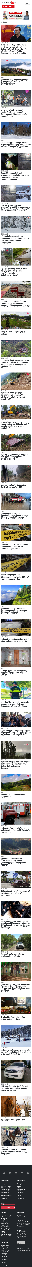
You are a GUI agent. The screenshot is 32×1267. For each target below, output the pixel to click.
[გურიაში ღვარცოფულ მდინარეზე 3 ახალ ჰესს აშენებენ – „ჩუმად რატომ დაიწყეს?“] (16, 381)
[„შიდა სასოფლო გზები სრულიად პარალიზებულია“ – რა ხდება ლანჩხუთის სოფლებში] (16, 224)
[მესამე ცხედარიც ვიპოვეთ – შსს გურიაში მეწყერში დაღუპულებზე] (16, 443)
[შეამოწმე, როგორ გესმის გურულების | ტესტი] (16, 1005)
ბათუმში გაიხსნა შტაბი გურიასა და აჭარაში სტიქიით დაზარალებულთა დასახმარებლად (15, 176)
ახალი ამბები (6, 1184)
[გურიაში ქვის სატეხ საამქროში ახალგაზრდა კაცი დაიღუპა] (16, 627)
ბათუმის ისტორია (23, 1234)
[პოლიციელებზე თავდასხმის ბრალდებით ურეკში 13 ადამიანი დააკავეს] (16, 532)
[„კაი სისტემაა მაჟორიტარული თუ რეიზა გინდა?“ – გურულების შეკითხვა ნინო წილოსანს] (16, 720)
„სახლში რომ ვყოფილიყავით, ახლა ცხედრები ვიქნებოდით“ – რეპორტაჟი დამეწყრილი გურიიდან (15, 363)
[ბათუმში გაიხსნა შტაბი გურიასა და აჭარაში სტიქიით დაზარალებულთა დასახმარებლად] (16, 161)
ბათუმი (19, 1184)
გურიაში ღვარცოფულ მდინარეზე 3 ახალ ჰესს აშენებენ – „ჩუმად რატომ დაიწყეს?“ (13, 396)
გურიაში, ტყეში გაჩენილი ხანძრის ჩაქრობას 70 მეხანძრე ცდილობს (15, 830)
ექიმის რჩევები (6, 1235)
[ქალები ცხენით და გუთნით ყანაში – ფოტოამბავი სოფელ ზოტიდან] (16, 1136)
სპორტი (4, 1254)
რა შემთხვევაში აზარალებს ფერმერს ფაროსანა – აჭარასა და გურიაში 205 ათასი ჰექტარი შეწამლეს (15, 924)
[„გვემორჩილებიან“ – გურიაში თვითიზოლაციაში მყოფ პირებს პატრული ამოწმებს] (16, 690)
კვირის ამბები (6, 1187)
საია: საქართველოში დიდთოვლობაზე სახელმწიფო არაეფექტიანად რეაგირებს (15, 207)
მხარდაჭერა (8, 6)
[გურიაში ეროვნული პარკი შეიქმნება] (16, 782)
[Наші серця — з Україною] (9, 3)
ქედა (19, 1195)
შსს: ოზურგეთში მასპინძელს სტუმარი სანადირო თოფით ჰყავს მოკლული (14, 1088)
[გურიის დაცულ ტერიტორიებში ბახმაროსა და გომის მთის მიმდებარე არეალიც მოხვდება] (16, 750)
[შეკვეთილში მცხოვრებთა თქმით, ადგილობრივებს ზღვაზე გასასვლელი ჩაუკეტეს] (16, 289)
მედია (3, 1262)
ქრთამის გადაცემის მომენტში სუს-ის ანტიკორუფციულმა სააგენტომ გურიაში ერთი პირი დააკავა (15, 987)
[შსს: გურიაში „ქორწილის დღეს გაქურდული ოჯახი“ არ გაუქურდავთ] (16, 879)
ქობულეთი (21, 1198)
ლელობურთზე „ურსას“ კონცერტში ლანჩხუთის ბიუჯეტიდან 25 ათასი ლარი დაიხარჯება (14, 113)
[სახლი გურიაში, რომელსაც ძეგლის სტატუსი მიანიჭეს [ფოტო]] (16, 657)
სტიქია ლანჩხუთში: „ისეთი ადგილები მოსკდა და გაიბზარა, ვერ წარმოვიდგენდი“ (14, 271)
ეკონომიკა (5, 1257)
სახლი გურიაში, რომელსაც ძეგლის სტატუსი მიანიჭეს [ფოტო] (14, 672)
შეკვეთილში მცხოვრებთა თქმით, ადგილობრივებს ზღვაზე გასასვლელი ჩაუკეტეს (15, 303)
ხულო (19, 1187)
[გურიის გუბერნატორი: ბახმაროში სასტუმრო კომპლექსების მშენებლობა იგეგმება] (16, 846)
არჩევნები (5, 1226)
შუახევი (20, 1192)
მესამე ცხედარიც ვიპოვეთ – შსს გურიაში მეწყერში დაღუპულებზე (14, 456)
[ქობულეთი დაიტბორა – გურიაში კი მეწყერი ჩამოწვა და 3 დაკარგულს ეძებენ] (16, 502)
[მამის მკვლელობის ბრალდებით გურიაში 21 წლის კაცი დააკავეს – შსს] (16, 563)
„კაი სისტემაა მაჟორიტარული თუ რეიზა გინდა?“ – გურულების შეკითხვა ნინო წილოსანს (16, 732)
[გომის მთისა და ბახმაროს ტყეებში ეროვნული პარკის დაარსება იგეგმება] (16, 595)
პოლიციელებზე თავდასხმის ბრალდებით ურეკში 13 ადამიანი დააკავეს (14, 546)
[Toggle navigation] (27, 3)
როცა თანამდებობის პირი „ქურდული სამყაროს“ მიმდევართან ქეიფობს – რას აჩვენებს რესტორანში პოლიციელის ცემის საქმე (15, 49)
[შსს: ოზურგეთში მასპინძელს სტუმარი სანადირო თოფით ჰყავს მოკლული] (16, 1071)
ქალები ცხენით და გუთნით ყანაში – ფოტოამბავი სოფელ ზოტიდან (15, 1151)
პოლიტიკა (5, 1251)
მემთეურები (21, 1237)
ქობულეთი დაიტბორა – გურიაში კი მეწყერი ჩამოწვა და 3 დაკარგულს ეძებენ (14, 515)
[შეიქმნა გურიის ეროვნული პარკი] (16, 320)
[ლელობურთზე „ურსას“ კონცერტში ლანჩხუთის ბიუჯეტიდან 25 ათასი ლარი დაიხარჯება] (16, 98)
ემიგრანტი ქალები (24, 1221)
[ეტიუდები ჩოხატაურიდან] (16, 1106)
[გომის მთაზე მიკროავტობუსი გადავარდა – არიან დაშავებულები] (16, 68)
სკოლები (4, 1259)
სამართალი (5, 1190)
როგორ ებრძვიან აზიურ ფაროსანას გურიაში (12, 955)
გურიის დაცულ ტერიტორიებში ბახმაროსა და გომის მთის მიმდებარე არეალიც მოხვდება (15, 765)
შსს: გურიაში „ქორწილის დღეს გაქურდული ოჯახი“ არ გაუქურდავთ (15, 893)
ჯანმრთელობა (6, 1195)
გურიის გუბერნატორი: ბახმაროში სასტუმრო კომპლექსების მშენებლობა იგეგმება (14, 861)
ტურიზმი (4, 1265)
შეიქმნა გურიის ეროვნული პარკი (13, 333)
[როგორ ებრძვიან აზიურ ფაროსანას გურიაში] (16, 942)
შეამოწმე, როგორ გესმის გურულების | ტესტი (13, 1018)
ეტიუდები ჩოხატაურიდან (13, 1120)
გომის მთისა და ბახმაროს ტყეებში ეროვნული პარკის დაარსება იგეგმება (14, 610)
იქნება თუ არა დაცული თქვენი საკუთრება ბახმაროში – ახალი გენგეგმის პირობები (16, 1052)
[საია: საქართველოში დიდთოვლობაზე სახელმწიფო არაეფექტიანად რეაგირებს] (16, 194)
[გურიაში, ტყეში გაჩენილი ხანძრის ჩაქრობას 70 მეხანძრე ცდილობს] (16, 813)
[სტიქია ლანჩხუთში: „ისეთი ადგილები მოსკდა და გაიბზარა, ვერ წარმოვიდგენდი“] (16, 257)
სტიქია (3, 1232)
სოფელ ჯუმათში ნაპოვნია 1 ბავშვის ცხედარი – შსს (14, 486)
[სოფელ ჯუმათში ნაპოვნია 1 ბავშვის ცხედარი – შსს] (16, 473)
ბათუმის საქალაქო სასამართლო (6, 1221)
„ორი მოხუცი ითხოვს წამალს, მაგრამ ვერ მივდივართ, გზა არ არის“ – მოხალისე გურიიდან (16, 144)
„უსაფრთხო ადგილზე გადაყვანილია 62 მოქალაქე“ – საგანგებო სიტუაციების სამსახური (15, 425)
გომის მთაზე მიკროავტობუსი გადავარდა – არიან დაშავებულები (15, 81)
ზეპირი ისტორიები (24, 1216)
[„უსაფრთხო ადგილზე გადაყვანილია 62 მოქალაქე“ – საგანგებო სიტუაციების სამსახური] (16, 412)
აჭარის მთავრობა (7, 1216)
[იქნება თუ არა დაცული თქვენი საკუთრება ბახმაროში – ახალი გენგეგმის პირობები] (16, 1036)
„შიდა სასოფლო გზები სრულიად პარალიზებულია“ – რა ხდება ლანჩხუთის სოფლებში (15, 239)
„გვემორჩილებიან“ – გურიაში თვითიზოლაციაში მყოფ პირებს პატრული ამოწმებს (15, 704)
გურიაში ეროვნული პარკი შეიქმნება (13, 795)
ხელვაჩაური (21, 1190)
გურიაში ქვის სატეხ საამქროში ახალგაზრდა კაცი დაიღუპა (16, 640)
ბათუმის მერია (6, 1229)
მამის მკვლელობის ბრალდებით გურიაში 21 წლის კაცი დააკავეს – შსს (15, 577)
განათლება (5, 1192)
